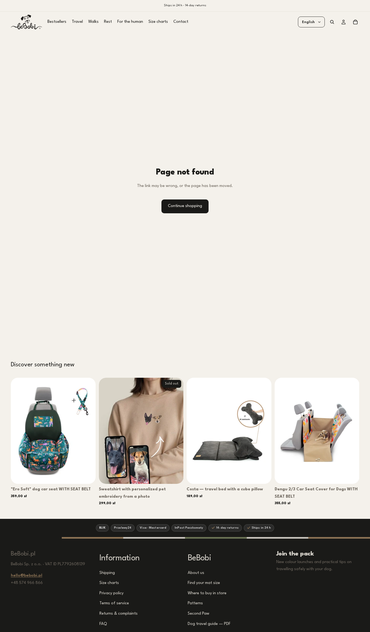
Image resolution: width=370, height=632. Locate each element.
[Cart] (355, 22)
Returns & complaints (118, 614)
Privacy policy (111, 593)
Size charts (109, 583)
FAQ (103, 624)
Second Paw (198, 614)
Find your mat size (204, 583)
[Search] (332, 22)
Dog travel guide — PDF (209, 624)
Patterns (195, 603)
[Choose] (87, 475)
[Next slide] (87, 431)
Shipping (107, 573)
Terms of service (114, 603)
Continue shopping (185, 206)
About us (196, 573)
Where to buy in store (207, 593)
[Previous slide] (19, 431)
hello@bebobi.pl (26, 576)
